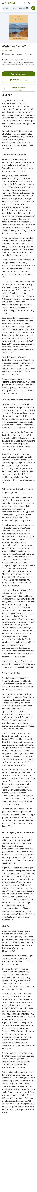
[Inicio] (10, 3)
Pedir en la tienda (19, 74)
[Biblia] (24, 3)
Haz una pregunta (20, 80)
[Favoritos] (34, 3)
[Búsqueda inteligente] (33, 8)
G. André (4, 50)
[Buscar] (27, 8)
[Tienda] (29, 3)
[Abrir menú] (3, 3)
